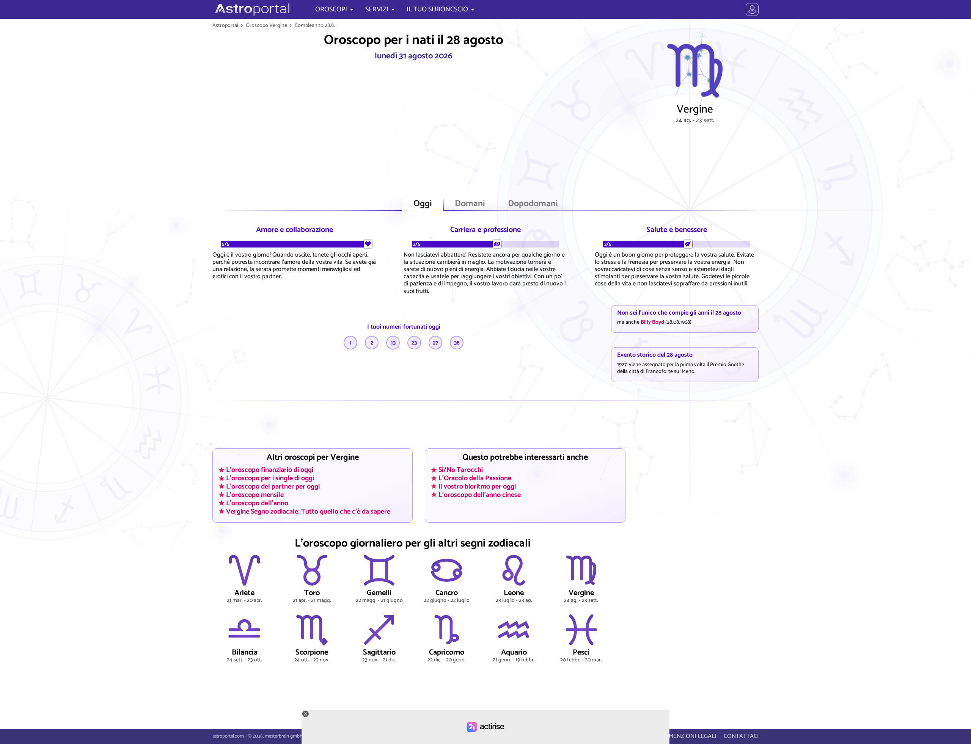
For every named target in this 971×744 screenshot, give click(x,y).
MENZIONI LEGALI (692, 736)
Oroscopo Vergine (266, 25)
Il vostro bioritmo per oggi (477, 486)
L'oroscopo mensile (255, 494)
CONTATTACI (741, 736)
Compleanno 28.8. (315, 25)
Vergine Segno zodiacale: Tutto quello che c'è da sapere (308, 511)
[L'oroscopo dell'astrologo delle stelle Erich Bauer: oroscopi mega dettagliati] (251, 9)
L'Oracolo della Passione (474, 478)
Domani (470, 204)
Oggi (422, 204)
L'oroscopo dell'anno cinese (479, 494)
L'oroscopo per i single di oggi (270, 478)
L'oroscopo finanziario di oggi (269, 470)
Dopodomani (533, 204)
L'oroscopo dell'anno (257, 503)
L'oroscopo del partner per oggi (273, 486)
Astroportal (225, 25)
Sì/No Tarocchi (460, 470)
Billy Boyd (652, 322)
